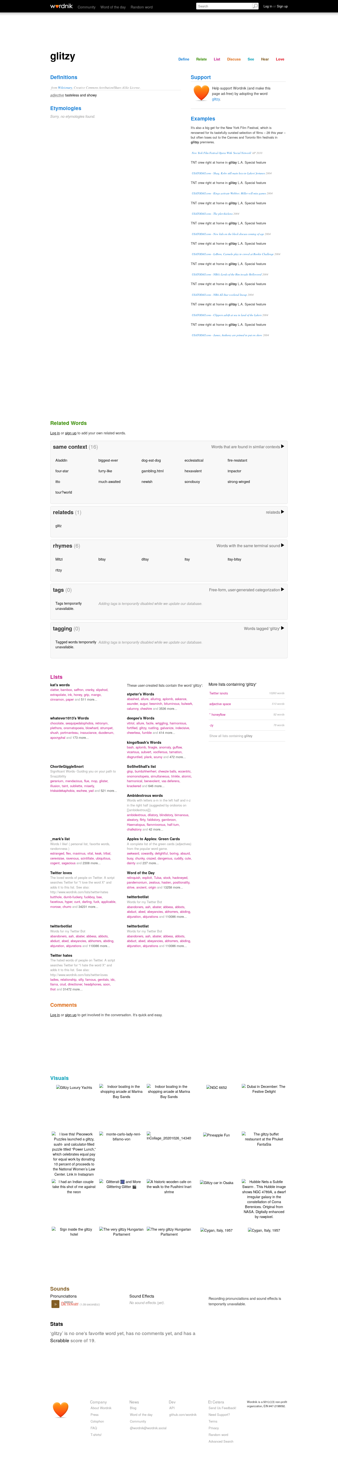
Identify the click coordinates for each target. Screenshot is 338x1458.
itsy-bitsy (234, 559)
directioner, (76, 984)
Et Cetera (216, 1401)
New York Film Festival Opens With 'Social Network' (221, 153)
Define (183, 59)
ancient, (142, 887)
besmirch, (156, 703)
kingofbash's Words (144, 742)
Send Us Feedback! (222, 1407)
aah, (148, 906)
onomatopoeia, (75, 727)
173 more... (80, 737)
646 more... (156, 785)
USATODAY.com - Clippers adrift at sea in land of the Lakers (227, 315)
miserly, (89, 785)
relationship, (69, 979)
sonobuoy (192, 481)
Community (87, 6)
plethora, (57, 727)
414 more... (167, 732)
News (134, 1401)
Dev (172, 1401)
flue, (87, 780)
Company (98, 1401)
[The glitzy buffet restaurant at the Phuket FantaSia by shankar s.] (264, 1138)
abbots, (180, 906)
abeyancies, (156, 911)
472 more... (177, 756)
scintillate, (88, 858)
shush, (55, 732)
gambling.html (153, 470)
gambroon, (169, 819)
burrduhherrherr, (146, 771)
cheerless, (134, 732)
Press (94, 1414)
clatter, (55, 689)
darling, (88, 901)
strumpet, (107, 727)
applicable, (108, 901)
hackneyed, (180, 877)
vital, (91, 853)
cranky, (90, 689)
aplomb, (169, 698)
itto (57, 481)
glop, (131, 771)
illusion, (56, 785)
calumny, (133, 708)
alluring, (156, 698)
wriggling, (162, 723)
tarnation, (176, 751)
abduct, (132, 911)
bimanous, (182, 814)
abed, (142, 911)
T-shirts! (96, 1434)
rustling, (154, 727)
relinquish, (134, 877)
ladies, (55, 979)
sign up (70, 432)
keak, (99, 853)
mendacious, (74, 780)
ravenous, (73, 858)
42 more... (156, 829)
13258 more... (173, 887)
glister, (103, 780)
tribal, (107, 853)
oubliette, (77, 785)
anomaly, (166, 747)
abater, (157, 906)
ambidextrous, (137, 814)
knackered (134, 785)
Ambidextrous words (145, 795)
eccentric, (185, 771)
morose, (56, 906)
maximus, (80, 853)
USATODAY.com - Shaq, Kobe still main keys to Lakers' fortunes (228, 173)
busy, (131, 858)
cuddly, (179, 858)
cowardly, (148, 853)
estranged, (58, 853)
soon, (107, 984)
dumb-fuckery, (74, 896)
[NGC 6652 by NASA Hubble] (216, 1086)
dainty (131, 863)
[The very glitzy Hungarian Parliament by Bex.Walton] (121, 1231)
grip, (87, 694)
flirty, (143, 819)
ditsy (145, 559)
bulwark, (187, 703)
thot (53, 989)
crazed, (152, 858)
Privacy (214, 1428)
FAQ (94, 1428)
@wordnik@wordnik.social (148, 1428)
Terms (213, 1421)
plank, (149, 756)
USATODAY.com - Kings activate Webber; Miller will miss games (229, 193)
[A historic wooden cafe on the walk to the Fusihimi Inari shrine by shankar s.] (169, 1186)
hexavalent (193, 470)
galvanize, (167, 727)
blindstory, (167, 814)
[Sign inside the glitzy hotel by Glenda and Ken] (74, 1231)
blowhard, (93, 727)
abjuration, (135, 916)
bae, (100, 896)
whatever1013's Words (69, 717)
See (251, 59)
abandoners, (136, 906)
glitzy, (143, 727)
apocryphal (58, 737)
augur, (144, 703)
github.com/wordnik (182, 1414)
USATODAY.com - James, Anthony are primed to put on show (227, 335)
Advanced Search (221, 1441)
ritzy (58, 569)
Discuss (234, 59)
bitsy (102, 559)
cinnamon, (58, 699)
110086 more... (176, 916)
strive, (131, 887)
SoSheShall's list (141, 766)
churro (67, 906)
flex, (69, 853)
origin (152, 887)
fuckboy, (90, 896)
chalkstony (135, 829)
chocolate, (58, 723)
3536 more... (168, 708)
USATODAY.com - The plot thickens (212, 213)
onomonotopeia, (139, 776)
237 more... (151, 863)
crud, (64, 984)
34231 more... (88, 906)
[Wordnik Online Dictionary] (61, 6)
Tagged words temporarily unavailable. (75, 644)
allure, (145, 698)
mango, (96, 694)
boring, (175, 853)
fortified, (133, 727)
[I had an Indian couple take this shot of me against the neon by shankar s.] (74, 1186)
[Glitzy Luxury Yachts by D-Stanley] (74, 1086)
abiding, (185, 911)
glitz (58, 525)
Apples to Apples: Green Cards (153, 838)
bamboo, (67, 689)
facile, (150, 723)
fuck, (97, 901)
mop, (95, 780)
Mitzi (59, 559)
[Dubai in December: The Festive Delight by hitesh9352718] (264, 1088)
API (172, 1407)
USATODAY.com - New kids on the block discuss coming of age (228, 234)
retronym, (102, 723)
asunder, (133, 703)
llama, (55, 984)
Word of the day (113, 6)
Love (280, 59)
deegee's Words (140, 717)
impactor (234, 470)
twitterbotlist (138, 896)
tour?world (63, 492)
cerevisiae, (58, 858)
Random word (142, 6)
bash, (131, 747)
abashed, (134, 698)
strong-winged (239, 481)
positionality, (181, 882)
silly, (81, 979)
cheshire (146, 708)
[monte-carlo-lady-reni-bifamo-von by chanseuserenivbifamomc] (121, 1135)
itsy (187, 559)
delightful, (162, 853)
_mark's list (60, 838)
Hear (265, 59)
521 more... (109, 790)
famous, (91, 979)
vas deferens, (171, 780)
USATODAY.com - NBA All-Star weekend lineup (219, 295)
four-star (62, 470)
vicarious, (134, 751)
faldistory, (154, 819)
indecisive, (182, 727)
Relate (201, 59)
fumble (147, 732)
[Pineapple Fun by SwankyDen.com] (216, 1134)
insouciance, (89, 732)
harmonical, (135, 780)
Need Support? (219, 1414)
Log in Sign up (276, 6)
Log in (55, 432)
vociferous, (161, 751)
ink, (71, 694)
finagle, (153, 747)
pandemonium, (138, 882)
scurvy (158, 756)
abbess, (169, 906)
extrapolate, (59, 694)
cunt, (78, 901)
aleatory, (133, 819)
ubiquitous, (103, 858)
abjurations (151, 916)
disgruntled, (135, 756)
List (217, 59)
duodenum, (106, 732)
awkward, (134, 853)
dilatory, (154, 814)
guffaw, (178, 747)
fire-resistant (237, 460)
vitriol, (131, 723)
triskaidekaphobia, (63, 790)
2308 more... (92, 863)
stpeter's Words (140, 693)
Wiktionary (65, 87)
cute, (188, 858)
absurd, (185, 853)
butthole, (57, 896)
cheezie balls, (168, 771)
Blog (133, 1407)
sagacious (69, 863)
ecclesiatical (194, 460)
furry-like (105, 470)
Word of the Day (141, 872)
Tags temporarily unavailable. (68, 605)
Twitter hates (61, 955)
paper (70, 699)
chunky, (140, 858)
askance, (181, 698)
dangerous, (166, 858)
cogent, (56, 863)
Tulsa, (158, 877)
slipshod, (102, 689)
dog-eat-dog (151, 460)
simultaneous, (161, 776)
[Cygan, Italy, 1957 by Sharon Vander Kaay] (216, 1229)
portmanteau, (70, 732)
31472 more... (73, 989)
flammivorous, (157, 824)
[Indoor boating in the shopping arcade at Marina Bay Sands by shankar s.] (121, 1090)
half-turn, (173, 824)
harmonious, (178, 723)
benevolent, (153, 780)
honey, (79, 694)
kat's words (60, 684)
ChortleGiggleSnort (67, 766)
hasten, (167, 882)
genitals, (104, 979)
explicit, (148, 877)
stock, (167, 877)
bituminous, (172, 703)
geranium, (57, 780)
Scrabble (59, 1340)
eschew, (82, 790)
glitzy (216, 98)
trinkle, (176, 776)
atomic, (187, 776)
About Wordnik (101, 1407)
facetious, (57, 901)
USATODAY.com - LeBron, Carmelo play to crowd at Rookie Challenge (233, 254)
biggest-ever (108, 460)
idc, (113, 979)
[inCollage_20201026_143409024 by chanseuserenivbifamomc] (173, 1135)
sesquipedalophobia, (80, 723)
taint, (66, 785)
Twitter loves (61, 872)
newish (147, 481)
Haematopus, (137, 824)
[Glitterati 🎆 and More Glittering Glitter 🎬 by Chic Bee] (121, 1183)
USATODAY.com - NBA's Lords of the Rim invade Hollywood (227, 274)
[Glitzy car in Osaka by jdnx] (216, 1181)
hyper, (69, 901)
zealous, (155, 882)
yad (92, 790)
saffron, (79, 689)
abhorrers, (172, 911)
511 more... (89, 699)
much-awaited (109, 481)
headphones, (93, 984)
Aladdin (61, 460)
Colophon (97, 1421)
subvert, (147, 751)
